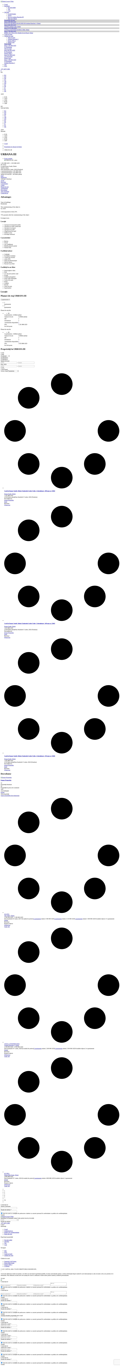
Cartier (2, 185)
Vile (5, 1243)
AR (5, 81)
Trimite (3, 1215)
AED (5, 98)
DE (5, 78)
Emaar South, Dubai (10, 494)
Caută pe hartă (8, 1254)
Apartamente (4, 188)
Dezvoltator (4, 190)
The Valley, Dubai (9, 915)
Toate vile (7, 926)
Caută (2, 353)
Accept (3, 1278)
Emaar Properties (9, 500)
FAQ (5, 1252)
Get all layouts (8, 326)
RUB (5, 102)
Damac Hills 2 (8, 1264)
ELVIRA (6, 1173)
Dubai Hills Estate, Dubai (11, 1175)
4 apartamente (58, 919)
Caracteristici (4, 183)
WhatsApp (4, 177)
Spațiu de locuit (5, 361)
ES (5, 85)
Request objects (8, 923)
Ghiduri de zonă (8, 1255)
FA (5, 80)
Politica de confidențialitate (11, 1232)
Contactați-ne (4, 193)
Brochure (6, 503)
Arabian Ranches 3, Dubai (11, 1045)
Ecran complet (8, 158)
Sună (2, 176)
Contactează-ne (8, 1231)
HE (5, 91)
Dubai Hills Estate (9, 1263)
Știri (5, 1250)
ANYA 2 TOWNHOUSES (12, 1044)
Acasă (2, 180)
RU (5, 75)
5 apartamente (78, 919)
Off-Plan (6, 1241)
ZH (5, 83)
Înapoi (6, 369)
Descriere (3, 182)
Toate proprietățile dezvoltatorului (10, 795)
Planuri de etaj (5, 187)
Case (5, 1245)
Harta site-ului (8, 1234)
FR (5, 86)
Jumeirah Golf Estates (10, 1261)
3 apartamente (37, 919)
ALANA (6, 914)
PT (5, 89)
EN (5, 77)
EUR (5, 97)
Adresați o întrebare (6, 179)
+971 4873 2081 (5, 69)
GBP (5, 103)
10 (5, 1200)
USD (5, 100)
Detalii (2, 792)
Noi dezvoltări (8, 1240)
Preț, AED (4, 364)
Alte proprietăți (5, 191)
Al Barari (6, 1266)
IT (5, 88)
